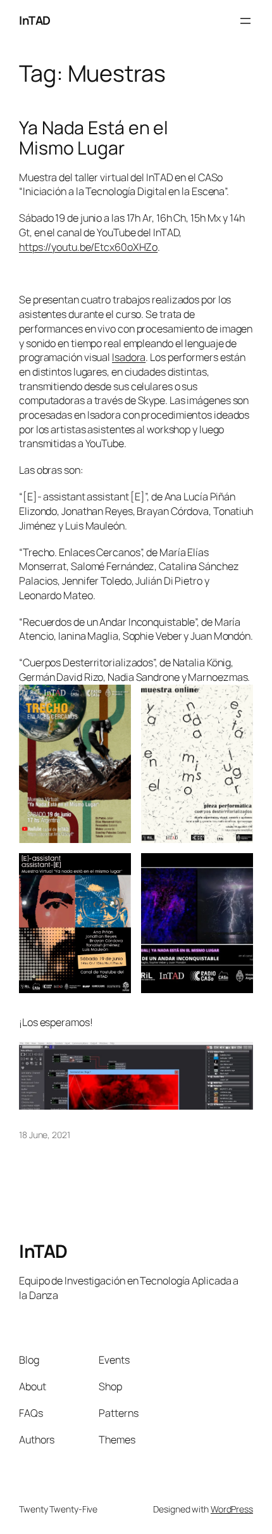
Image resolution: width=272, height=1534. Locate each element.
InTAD (35, 20)
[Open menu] (245, 21)
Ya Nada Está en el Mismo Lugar (93, 138)
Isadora (128, 357)
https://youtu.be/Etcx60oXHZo (88, 247)
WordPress (232, 1509)
